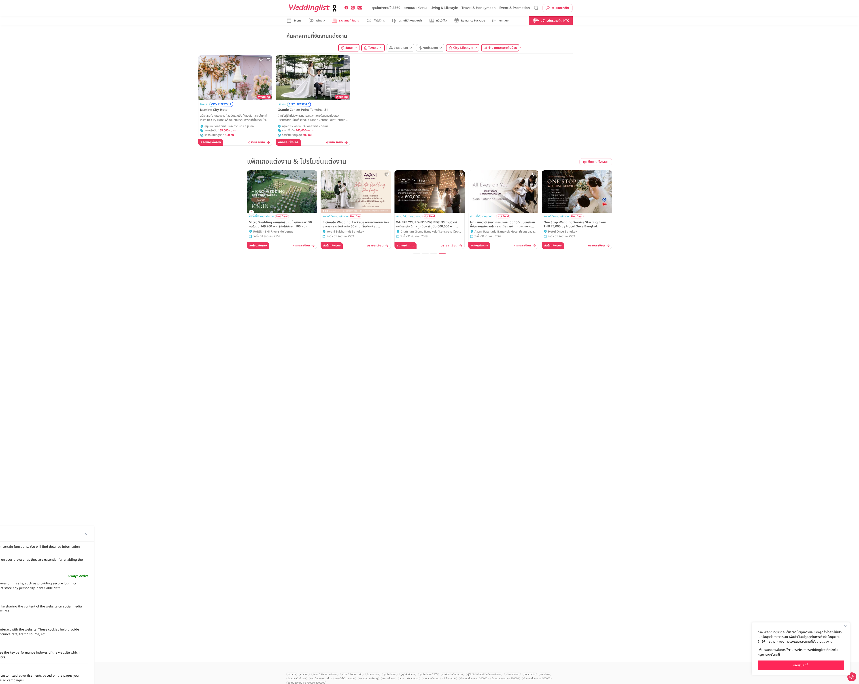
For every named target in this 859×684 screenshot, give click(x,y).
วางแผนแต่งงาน (415, 8)
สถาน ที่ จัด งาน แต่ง (352, 674)
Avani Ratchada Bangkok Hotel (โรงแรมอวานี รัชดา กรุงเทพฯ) (505, 232)
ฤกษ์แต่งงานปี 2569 (386, 8)
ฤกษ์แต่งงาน (389, 674)
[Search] (536, 8)
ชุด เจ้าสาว (545, 674)
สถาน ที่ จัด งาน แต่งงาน (325, 674)
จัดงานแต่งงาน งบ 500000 (536, 678)
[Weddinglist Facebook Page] (346, 8)
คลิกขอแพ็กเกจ (210, 142)
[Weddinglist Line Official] (353, 8)
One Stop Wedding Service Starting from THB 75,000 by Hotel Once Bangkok (575, 224)
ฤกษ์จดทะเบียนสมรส (452, 674)
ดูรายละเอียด (256, 142)
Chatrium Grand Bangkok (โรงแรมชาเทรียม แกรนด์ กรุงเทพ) (430, 232)
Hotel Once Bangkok (562, 232)
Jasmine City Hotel (214, 110)
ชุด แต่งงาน (530, 674)
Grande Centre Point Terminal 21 (303, 110)
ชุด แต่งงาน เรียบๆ (368, 678)
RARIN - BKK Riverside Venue (273, 232)
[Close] (845, 626)
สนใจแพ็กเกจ (258, 245)
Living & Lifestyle (444, 8)
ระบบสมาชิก (560, 8)
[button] (416, 253)
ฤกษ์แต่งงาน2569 (428, 674)
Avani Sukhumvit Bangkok (345, 232)
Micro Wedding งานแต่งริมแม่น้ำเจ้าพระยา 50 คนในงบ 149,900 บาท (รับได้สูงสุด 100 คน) (280, 224)
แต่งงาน (304, 674)
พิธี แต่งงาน (450, 678)
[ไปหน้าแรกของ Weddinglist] (313, 8)
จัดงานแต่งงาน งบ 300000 (505, 678)
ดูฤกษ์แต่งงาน (408, 674)
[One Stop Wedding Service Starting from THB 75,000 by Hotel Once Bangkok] (577, 191)
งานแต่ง (292, 674)
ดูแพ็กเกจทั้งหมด (595, 162)
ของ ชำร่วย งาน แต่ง (320, 678)
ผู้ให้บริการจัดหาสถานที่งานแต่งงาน (484, 674)
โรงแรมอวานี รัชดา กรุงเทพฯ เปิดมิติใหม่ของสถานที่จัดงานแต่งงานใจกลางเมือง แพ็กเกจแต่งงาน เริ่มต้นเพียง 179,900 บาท (502, 224)
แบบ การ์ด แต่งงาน (409, 678)
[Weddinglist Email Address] (359, 8)
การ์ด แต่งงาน (512, 674)
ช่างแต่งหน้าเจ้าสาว (297, 678)
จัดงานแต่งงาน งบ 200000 (473, 678)
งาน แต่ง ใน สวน (431, 678)
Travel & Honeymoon (478, 8)
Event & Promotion (514, 8)
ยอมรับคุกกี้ (800, 665)
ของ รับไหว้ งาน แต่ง (345, 678)
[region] (801, 648)
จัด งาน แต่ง (373, 674)
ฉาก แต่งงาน (388, 678)
